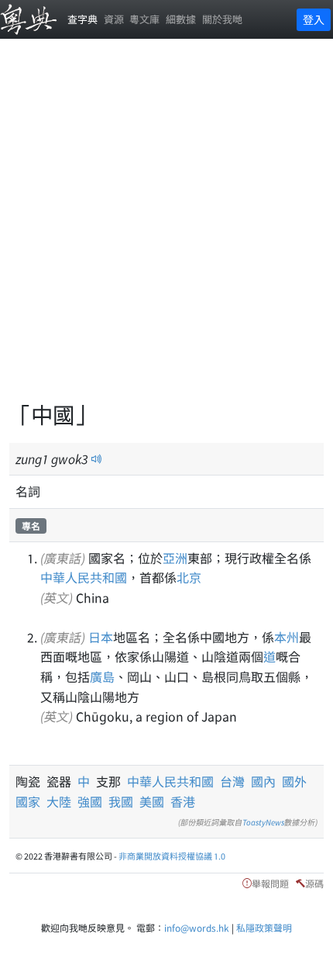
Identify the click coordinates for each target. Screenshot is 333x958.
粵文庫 (144, 19)
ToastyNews (263, 822)
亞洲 (175, 557)
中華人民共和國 (83, 577)
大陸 (58, 801)
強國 (89, 801)
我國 (120, 801)
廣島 (102, 676)
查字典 (82, 19)
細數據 (181, 19)
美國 (151, 801)
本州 (286, 637)
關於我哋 (222, 19)
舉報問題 (270, 883)
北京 (189, 577)
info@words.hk (196, 927)
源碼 (314, 883)
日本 (100, 637)
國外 (294, 781)
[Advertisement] (166, 229)
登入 (313, 19)
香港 (182, 801)
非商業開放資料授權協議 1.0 (171, 855)
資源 (114, 19)
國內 (263, 781)
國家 (27, 801)
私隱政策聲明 (264, 927)
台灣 (232, 781)
